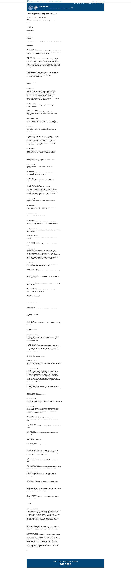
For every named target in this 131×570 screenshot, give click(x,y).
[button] (72, 8)
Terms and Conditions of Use (65, 561)
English (75, 3)
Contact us (55, 561)
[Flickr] (68, 564)
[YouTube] (65, 564)
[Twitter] (63, 564)
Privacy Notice (75, 561)
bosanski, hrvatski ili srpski (88, 3)
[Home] (33, 7)
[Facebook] (61, 564)
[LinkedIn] (70, 564)
